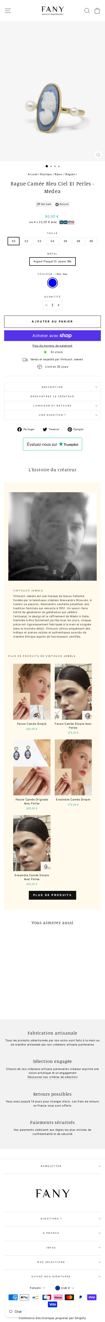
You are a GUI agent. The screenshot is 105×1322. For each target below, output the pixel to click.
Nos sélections (51, 1262)
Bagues (70, 174)
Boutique (46, 174)
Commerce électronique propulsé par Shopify (52, 1318)
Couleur (52, 274)
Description (52, 387)
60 (91, 241)
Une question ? (52, 415)
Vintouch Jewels (61, 656)
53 (39, 241)
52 (26, 241)
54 (52, 241)
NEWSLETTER (51, 1166)
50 (13, 241)
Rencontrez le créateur (52, 396)
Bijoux (59, 174)
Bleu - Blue (52, 283)
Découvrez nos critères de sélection (52, 1077)
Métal (52, 253)
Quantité (52, 296)
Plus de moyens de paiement (52, 345)
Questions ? (51, 1218)
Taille (52, 233)
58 (78, 241)
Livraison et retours (52, 405)
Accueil (32, 174)
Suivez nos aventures (51, 1276)
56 (65, 241)
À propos (51, 1233)
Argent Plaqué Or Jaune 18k (52, 261)
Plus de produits (52, 895)
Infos (51, 1247)
